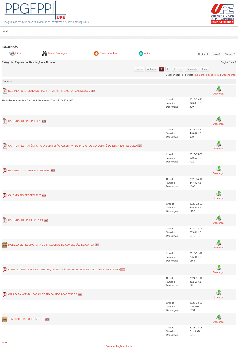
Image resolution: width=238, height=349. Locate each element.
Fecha (209, 74)
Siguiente (192, 69)
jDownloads (126, 346)
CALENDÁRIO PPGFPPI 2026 (24, 121)
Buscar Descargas (57, 53)
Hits (217, 74)
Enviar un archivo (108, 53)
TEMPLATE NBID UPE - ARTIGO (26, 319)
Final (205, 69)
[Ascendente (228, 74)
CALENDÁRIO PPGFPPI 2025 (24, 195)
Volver (5, 342)
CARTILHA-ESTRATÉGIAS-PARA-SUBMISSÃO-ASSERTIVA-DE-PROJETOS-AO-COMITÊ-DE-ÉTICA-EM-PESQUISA (72, 145)
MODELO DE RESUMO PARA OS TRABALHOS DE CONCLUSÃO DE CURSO (51, 244)
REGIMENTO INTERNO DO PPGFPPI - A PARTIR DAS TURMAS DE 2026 (49, 90)
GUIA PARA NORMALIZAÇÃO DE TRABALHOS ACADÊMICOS (42, 294)
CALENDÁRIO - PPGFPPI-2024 (25, 220)
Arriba (147, 53)
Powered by (113, 346)
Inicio (18, 53)
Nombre (199, 74)
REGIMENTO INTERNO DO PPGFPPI (29, 170)
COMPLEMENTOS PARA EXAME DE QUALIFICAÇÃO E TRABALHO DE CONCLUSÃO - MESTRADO (64, 269)
